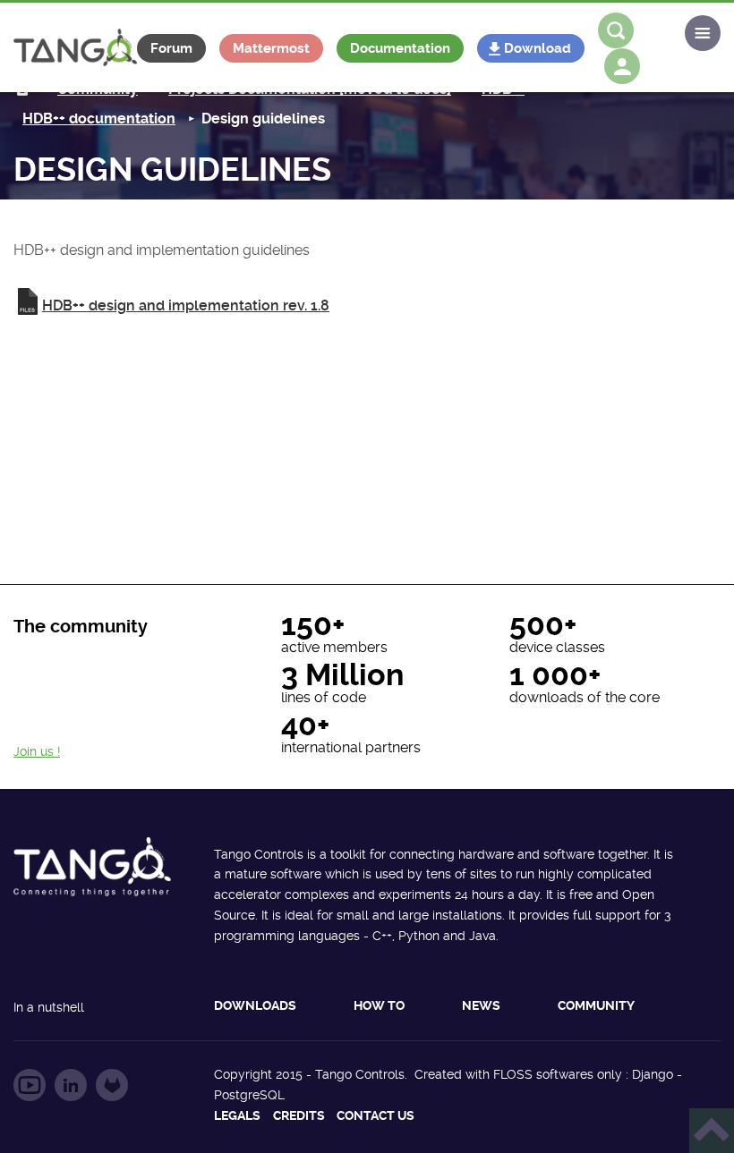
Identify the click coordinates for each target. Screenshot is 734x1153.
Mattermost (271, 48)
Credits (299, 1115)
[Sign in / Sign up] (622, 66)
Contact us (375, 1115)
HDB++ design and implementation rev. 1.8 (185, 305)
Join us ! (36, 751)
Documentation (400, 48)
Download (537, 48)
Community (596, 1005)
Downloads (255, 1005)
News (481, 1005)
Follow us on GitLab (112, 1085)
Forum (171, 48)
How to (379, 1005)
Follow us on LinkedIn (71, 1085)
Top (711, 1130)
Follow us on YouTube (29, 1085)
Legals (237, 1115)
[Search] (616, 30)
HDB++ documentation (98, 118)
